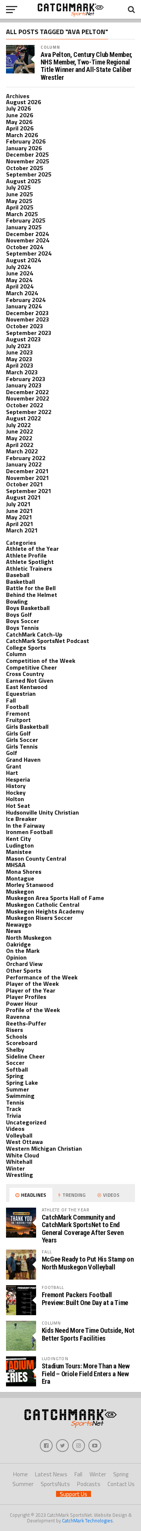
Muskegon (20, 891)
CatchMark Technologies (87, 1520)
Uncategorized (26, 1122)
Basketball (20, 581)
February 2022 (25, 457)
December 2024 (27, 233)
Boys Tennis (22, 627)
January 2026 (24, 148)
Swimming (20, 1095)
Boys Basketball (28, 607)
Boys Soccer (22, 620)
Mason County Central (36, 858)
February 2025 (25, 220)
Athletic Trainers (29, 568)
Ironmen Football (29, 831)
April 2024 (19, 286)
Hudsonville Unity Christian (42, 812)
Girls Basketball (27, 726)
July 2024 (18, 266)
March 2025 (22, 213)
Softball (17, 1069)
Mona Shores (23, 871)
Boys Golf (19, 614)
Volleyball (19, 1135)
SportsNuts (55, 1484)
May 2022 (19, 438)
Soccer (15, 1062)
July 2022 (18, 424)
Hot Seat (18, 805)
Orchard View (24, 963)
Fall (11, 700)
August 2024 (23, 260)
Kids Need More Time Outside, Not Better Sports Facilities (88, 1334)
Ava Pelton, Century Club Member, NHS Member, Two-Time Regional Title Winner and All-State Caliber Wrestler (86, 66)
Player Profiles (26, 996)
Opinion (16, 957)
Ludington (20, 845)
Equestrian (21, 693)
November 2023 (27, 319)
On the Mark (22, 950)
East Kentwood (26, 686)
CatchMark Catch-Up (34, 634)
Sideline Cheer (25, 1056)
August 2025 (23, 180)
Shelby (15, 1049)
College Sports (26, 647)
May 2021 (19, 517)
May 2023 (19, 358)
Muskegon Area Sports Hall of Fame (55, 897)
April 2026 (19, 128)
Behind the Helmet (31, 594)
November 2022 (27, 398)
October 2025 (24, 167)
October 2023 (24, 325)
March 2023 (22, 372)
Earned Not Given (29, 680)
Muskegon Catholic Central (42, 904)
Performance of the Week (41, 977)
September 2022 (29, 411)
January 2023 (24, 385)
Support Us (73, 1494)
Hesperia (18, 779)
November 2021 (27, 477)
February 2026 (25, 141)
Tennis (15, 1102)
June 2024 (19, 273)
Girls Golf (18, 733)
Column (51, 47)
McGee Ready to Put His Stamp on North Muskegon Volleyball (88, 1263)
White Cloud (22, 1155)
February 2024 (25, 299)
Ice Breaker (21, 818)
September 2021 (29, 490)
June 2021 (19, 510)
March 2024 (22, 293)
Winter (15, 1168)
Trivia (13, 1115)
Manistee (19, 851)
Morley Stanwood (29, 884)
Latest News (51, 1474)
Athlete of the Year (32, 548)
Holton (15, 798)
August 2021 (23, 497)
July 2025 (18, 187)
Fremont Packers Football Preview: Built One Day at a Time (85, 1298)
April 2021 (19, 523)
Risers (14, 1029)
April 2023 (19, 365)
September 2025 (29, 174)
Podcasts (88, 1484)
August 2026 (23, 101)
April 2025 (19, 207)
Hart (12, 772)
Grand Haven (23, 759)
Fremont (18, 713)
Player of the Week (32, 983)
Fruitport (18, 719)
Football (17, 706)
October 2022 (24, 405)
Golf (11, 752)
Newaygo (19, 924)
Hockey (16, 792)
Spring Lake (22, 1082)
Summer (17, 1089)
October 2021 (24, 484)
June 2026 (19, 115)
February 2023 (25, 378)
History (16, 785)
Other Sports (23, 970)
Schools (16, 1036)
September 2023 (29, 332)
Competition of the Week (40, 660)
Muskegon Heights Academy (45, 911)
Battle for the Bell (31, 587)
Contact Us (121, 1484)
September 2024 (29, 253)
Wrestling (19, 1174)
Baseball (17, 574)
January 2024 (24, 306)
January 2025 (24, 227)
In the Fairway (25, 825)
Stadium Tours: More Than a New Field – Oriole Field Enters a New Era (86, 1373)
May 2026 (19, 121)
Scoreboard (21, 1042)
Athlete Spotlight (30, 561)
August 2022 (23, 418)
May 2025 (19, 200)
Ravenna (18, 1016)
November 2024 (27, 240)
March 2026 (22, 134)
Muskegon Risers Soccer (39, 917)
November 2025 (27, 161)
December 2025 (27, 154)
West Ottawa (24, 1141)
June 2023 (19, 352)
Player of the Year (30, 990)
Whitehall (19, 1161)
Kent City (18, 838)
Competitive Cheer (31, 667)
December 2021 (27, 470)
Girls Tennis (22, 746)
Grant (13, 766)
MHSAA (16, 864)
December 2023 (27, 312)
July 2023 (18, 345)
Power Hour (22, 1003)
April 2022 (19, 444)
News (13, 930)
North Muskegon (29, 937)
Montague (20, 878)
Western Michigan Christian (44, 1148)
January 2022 (24, 464)
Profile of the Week (33, 1009)
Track (13, 1108)
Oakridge (18, 944)
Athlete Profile (26, 555)
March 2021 (22, 530)
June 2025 (19, 194)
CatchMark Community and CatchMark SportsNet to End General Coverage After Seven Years (83, 1228)
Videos (15, 1128)
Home (20, 1474)
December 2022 (27, 391)
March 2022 (22, 451)
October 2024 (24, 246)
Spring (15, 1075)
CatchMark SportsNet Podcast (47, 640)
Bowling (17, 601)
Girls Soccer (22, 739)
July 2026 (18, 108)
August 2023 (23, 339)
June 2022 (19, 431)
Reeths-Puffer (26, 1023)
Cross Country (25, 673)
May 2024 (19, 279)
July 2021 (18, 503)
